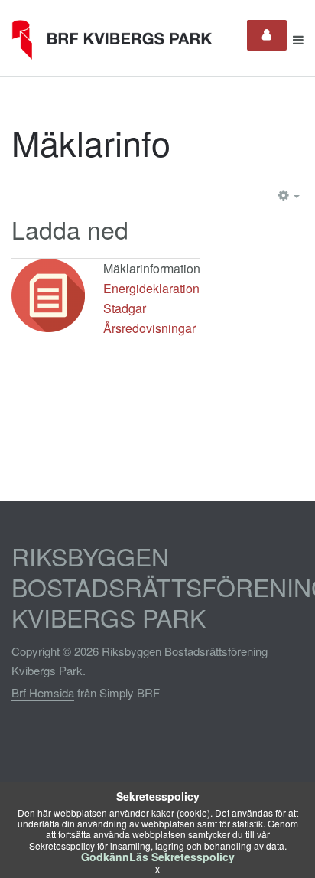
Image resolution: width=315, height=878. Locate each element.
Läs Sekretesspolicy (182, 856)
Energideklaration (151, 288)
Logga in (267, 35)
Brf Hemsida (42, 692)
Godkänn (105, 856)
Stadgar (124, 308)
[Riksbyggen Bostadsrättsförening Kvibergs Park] (116, 40)
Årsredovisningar (149, 328)
